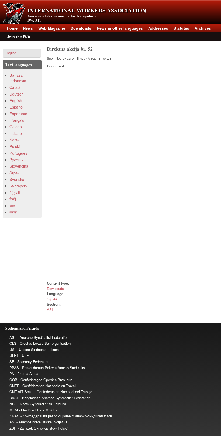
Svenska (16, 179)
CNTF (14, 385)
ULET (14, 355)
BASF (14, 397)
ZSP (12, 428)
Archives (203, 28)
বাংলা (12, 205)
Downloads (81, 28)
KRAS (14, 415)
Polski (14, 146)
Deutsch (16, 94)
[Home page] (14, 22)
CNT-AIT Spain (21, 391)
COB (13, 379)
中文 (13, 212)
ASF (12, 337)
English (15, 100)
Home (12, 28)
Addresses (158, 28)
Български (18, 185)
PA (11, 373)
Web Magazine (51, 28)
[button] (22, 53)
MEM (13, 410)
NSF (13, 403)
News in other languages (120, 28)
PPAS (14, 367)
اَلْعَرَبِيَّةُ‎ (14, 192)
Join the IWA (18, 36)
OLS (12, 343)
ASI (50, 309)
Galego (15, 126)
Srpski (52, 299)
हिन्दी (12, 199)
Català (14, 87)
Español (16, 107)
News (28, 28)
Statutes (181, 28)
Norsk (14, 140)
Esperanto (18, 113)
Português (18, 153)
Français (16, 120)
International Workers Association (86, 10)
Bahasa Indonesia (17, 77)
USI (12, 349)
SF (11, 361)
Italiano (15, 133)
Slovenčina (18, 166)
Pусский (16, 159)
